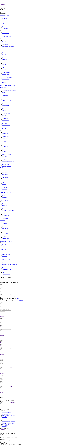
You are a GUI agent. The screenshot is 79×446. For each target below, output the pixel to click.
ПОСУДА (1, 167)
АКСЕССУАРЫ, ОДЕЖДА (4, 15)
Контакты (3, 2)
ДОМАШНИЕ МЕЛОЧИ (4, 47)
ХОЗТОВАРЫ (2, 220)
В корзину (2, 316)
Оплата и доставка (5, 1)
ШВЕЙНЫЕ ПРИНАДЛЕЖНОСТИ (6, 241)
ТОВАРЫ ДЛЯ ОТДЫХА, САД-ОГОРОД (7, 192)
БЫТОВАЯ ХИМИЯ (5, 413)
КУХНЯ (3, 418)
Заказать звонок (2, 4)
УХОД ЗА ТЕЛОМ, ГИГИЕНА (5, 200)
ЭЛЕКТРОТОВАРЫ (3, 249)
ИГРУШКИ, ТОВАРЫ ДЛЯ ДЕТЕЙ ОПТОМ (7, 85)
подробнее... (18, 298)
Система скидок (4, 426)
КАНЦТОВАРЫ (3, 97)
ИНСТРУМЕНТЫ (3, 87)
